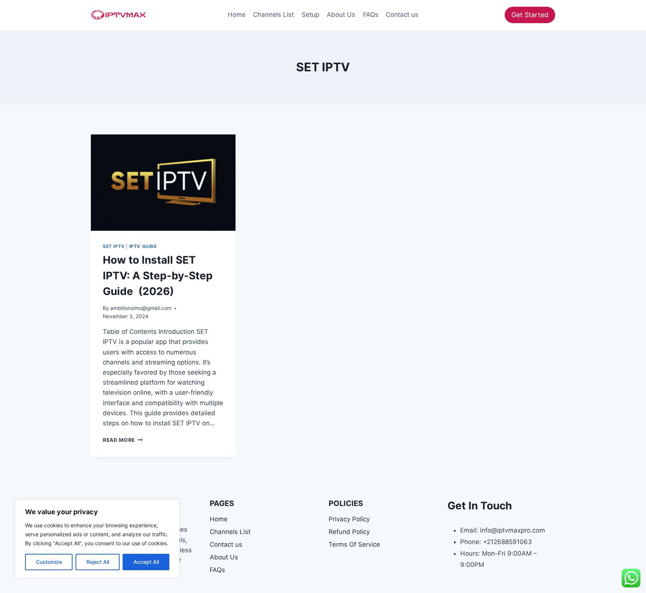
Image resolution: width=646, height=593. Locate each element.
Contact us (402, 14)
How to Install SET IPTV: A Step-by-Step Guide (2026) (158, 276)
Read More (123, 440)
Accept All (146, 562)
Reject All (97, 562)
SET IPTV (114, 246)
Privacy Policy (349, 519)
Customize (49, 562)
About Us (341, 14)
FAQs (370, 14)
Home (237, 14)
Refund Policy (349, 531)
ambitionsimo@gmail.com (141, 308)
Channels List (273, 14)
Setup (310, 14)
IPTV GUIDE (143, 246)
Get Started (529, 15)
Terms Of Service (354, 544)
